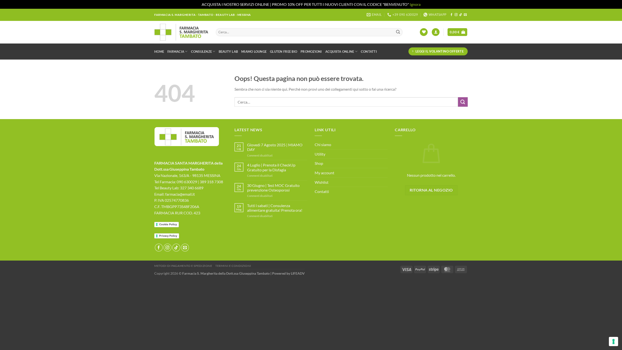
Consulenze (201, 51)
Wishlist (321, 182)
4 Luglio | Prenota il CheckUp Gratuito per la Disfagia (271, 167)
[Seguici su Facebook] (451, 15)
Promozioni (311, 51)
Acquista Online (339, 51)
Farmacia (175, 51)
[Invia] (398, 32)
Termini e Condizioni (233, 266)
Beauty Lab (228, 51)
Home (159, 51)
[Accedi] (436, 32)
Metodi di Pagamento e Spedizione (183, 266)
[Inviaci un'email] (465, 15)
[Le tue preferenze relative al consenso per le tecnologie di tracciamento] (613, 341)
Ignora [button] (415, 4)
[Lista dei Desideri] (424, 32)
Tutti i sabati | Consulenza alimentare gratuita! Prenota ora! (274, 207)
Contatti (369, 51)
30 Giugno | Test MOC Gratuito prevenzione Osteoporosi (273, 187)
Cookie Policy (168, 224)
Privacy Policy (168, 235)
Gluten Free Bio (283, 51)
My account (324, 172)
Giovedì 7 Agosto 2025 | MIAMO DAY (274, 147)
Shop (319, 163)
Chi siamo (323, 144)
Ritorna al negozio (431, 190)
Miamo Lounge (254, 51)
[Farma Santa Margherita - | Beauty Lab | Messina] (181, 32)
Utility (320, 154)
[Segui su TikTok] (460, 15)
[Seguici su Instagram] (456, 15)
